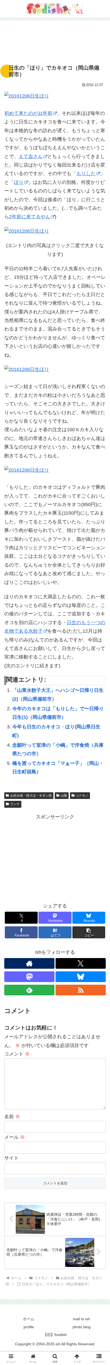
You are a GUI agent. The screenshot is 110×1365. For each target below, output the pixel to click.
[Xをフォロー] (81, 963)
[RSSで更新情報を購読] (81, 990)
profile (28, 1327)
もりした (86, 173)
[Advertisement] (55, 42)
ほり (18, 182)
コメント (17, 1054)
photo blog (82, 1327)
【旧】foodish (55, 1334)
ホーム (28, 1319)
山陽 (64, 795)
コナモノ (82, 795)
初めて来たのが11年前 (28, 113)
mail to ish (81, 1319)
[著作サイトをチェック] (29, 963)
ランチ (15, 804)
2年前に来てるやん (29, 216)
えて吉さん (31, 156)
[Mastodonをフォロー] (29, 976)
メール (14, 1137)
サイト (11, 1158)
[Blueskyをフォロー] (81, 976)
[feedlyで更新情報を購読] (29, 990)
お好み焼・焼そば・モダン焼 (31, 795)
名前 (12, 1116)
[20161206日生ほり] (55, 96)
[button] (99, 940)
